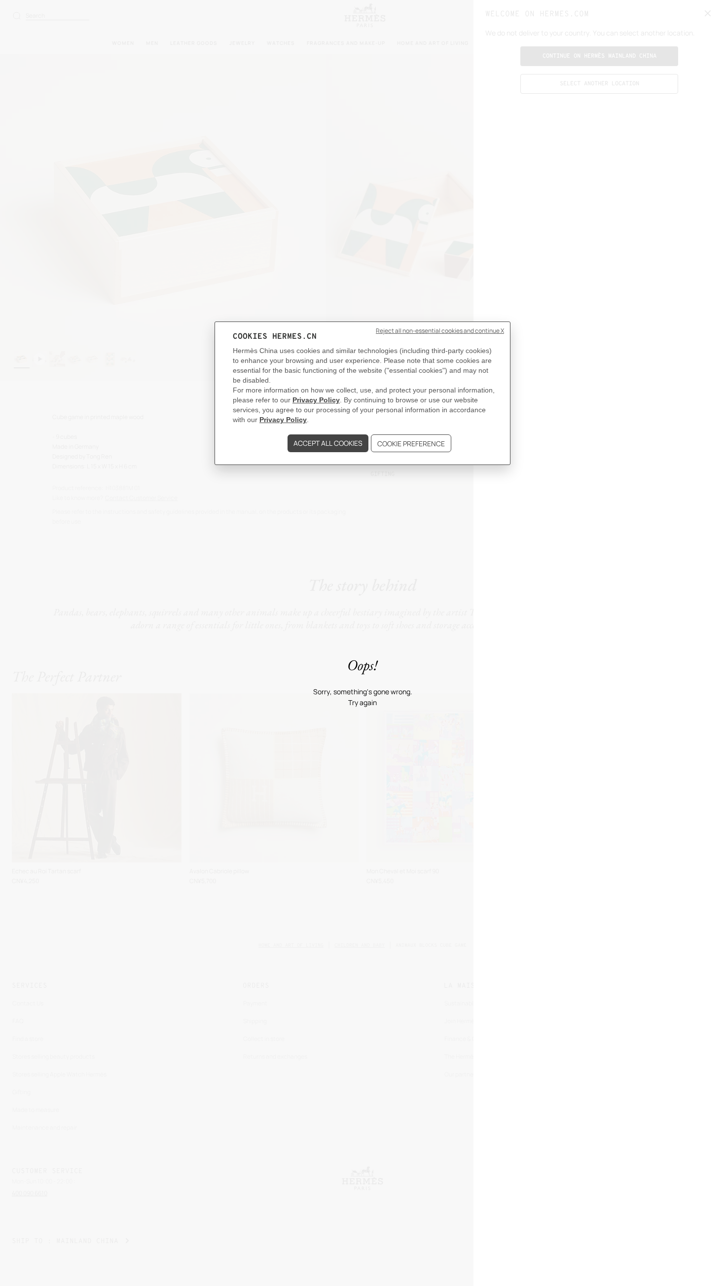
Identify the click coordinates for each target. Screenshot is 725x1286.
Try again (362, 703)
